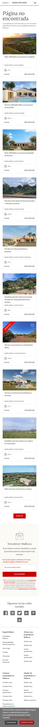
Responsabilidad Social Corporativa (9, 643)
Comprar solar (7, 700)
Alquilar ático (28, 696)
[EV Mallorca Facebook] (5, 613)
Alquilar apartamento (28, 656)
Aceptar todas (27, 722)
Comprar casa (7, 682)
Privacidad (6, 656)
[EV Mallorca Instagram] (12, 613)
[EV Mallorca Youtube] (19, 620)
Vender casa (28, 641)
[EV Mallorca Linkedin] (26, 613)
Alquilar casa (28, 645)
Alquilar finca (28, 686)
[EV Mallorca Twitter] (19, 613)
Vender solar (28, 661)
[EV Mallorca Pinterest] (33, 613)
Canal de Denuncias (6, 661)
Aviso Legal (6, 648)
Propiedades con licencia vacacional (9, 705)
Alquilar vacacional (30, 700)
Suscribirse (19, 574)
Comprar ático (7, 696)
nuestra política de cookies (20, 717)
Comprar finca (7, 686)
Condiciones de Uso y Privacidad (27, 589)
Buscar (19, 516)
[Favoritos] (32, 37)
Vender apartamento (28, 650)
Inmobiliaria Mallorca (6, 637)
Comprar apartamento (7, 691)
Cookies (5, 652)
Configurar (11, 722)
